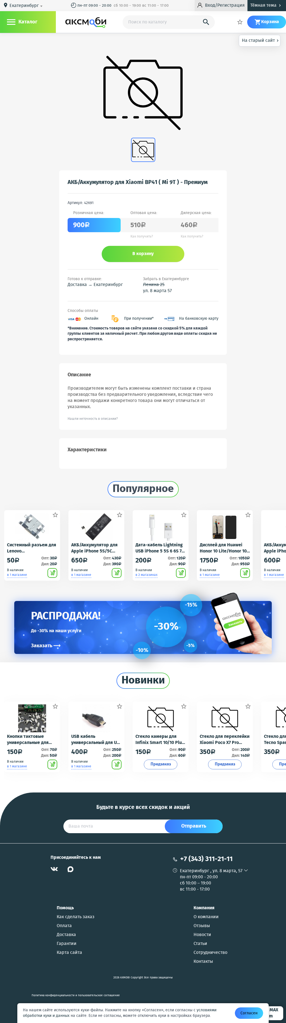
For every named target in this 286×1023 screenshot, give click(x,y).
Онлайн (91, 318)
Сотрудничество (210, 953)
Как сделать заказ (75, 917)
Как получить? (141, 236)
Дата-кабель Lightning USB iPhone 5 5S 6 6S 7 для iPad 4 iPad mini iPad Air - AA (159, 548)
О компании (206, 917)
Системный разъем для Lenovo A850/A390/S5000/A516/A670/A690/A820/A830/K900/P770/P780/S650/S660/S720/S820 (31, 548)
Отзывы (202, 926)
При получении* (139, 318)
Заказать (46, 646)
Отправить (193, 826)
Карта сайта (69, 953)
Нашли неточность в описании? (93, 418)
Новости (202, 935)
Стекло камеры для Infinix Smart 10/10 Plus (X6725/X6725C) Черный (159, 740)
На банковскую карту (198, 318)
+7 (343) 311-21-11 (206, 859)
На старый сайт (260, 40)
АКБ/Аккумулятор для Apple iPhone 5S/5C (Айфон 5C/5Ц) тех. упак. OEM (94, 548)
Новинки (143, 680)
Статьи (200, 944)
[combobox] (26, 6)
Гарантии (67, 944)
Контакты (203, 962)
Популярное (143, 489)
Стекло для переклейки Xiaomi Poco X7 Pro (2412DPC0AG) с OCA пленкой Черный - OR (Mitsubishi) (224, 740)
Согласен (249, 1013)
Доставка (66, 935)
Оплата (64, 926)
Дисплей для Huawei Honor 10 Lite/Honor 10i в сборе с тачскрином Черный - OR (224, 548)
